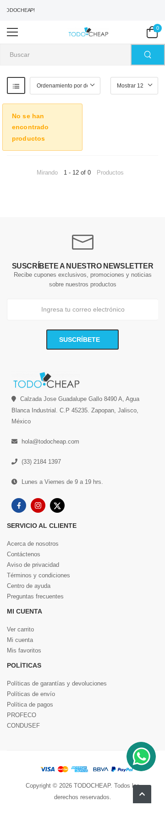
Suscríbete (80, 339)
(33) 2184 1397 (41, 461)
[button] (142, 794)
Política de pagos (30, 704)
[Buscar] (148, 55)
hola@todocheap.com (50, 441)
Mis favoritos (24, 650)
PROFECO (21, 715)
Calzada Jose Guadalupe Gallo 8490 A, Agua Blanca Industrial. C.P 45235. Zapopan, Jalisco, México (75, 409)
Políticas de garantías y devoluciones (57, 683)
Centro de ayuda (28, 585)
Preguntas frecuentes (35, 596)
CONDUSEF (23, 725)
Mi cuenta (20, 639)
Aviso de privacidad (33, 564)
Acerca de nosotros (33, 543)
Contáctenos (23, 554)
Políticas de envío (31, 694)
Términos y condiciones (38, 575)
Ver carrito (20, 629)
